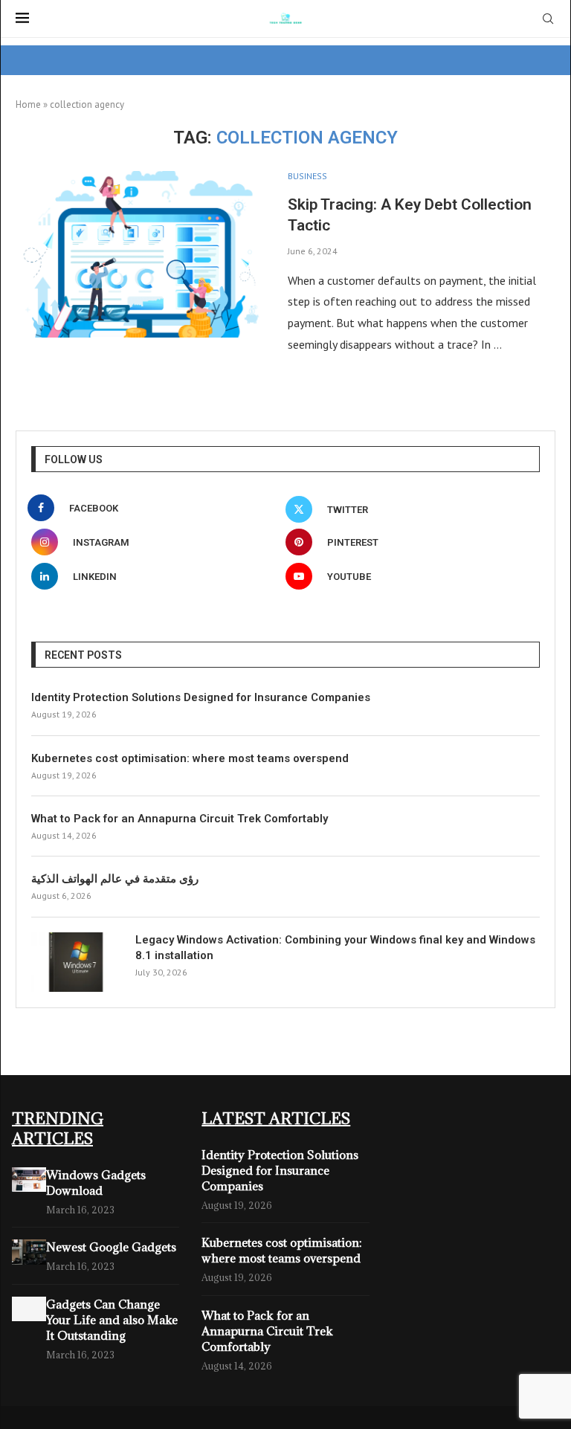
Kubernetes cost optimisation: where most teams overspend (190, 758)
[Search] (548, 20)
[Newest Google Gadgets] (29, 1251)
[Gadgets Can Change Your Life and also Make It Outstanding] (29, 1309)
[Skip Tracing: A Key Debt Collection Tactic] (140, 254)
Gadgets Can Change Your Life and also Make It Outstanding (112, 1320)
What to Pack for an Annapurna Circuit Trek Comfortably (179, 818)
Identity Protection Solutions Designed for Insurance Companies (200, 697)
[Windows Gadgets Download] (29, 1179)
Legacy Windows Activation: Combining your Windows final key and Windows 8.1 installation (335, 947)
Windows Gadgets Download (96, 1182)
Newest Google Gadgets (111, 1246)
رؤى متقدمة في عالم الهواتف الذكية (115, 879)
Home (28, 104)
